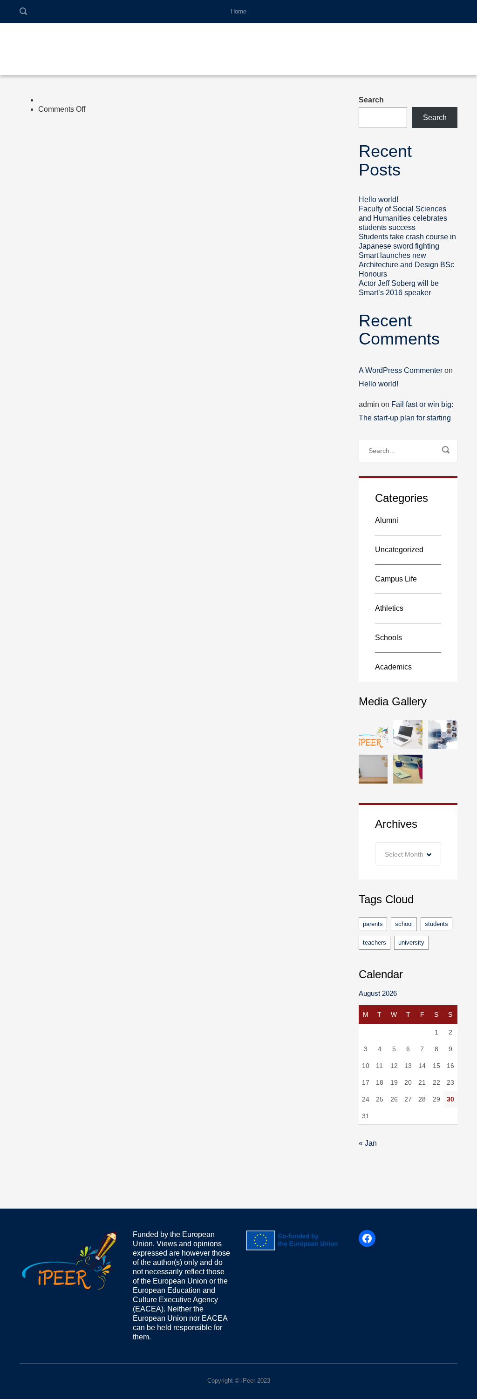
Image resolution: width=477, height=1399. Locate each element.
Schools (388, 638)
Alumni (386, 520)
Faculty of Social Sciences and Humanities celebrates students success (403, 218)
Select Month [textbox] (404, 854)
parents (373, 923)
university (411, 942)
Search (371, 100)
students (436, 923)
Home (238, 11)
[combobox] (408, 853)
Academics (393, 667)
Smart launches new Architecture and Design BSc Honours (406, 264)
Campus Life (396, 579)
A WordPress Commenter (401, 370)
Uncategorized (399, 550)
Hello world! (378, 199)
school (404, 923)
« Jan (368, 1143)
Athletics (389, 608)
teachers (374, 942)
